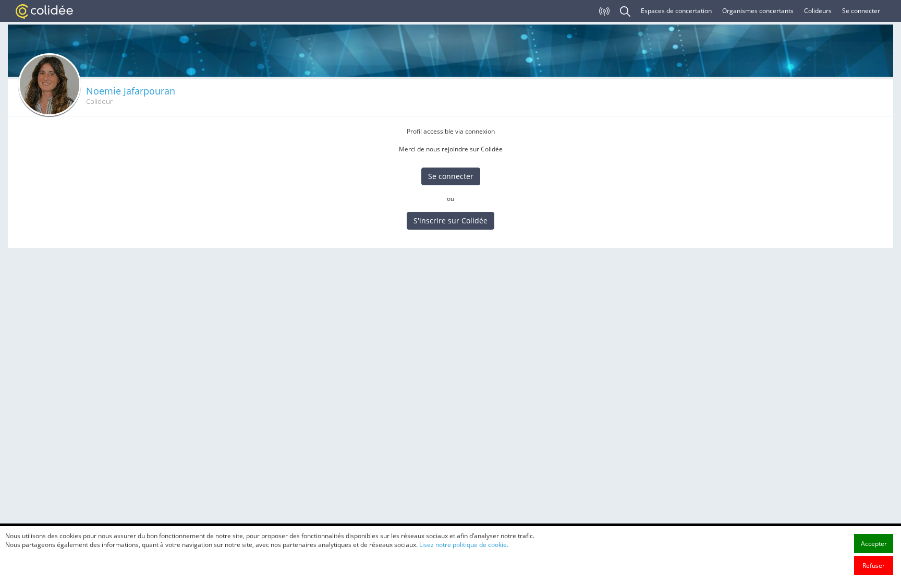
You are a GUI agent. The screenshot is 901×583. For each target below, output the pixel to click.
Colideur (99, 101)
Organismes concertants (758, 10)
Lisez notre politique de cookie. (463, 544)
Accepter (874, 543)
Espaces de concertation (676, 10)
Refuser (873, 565)
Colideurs (818, 10)
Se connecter (861, 10)
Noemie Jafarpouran (130, 91)
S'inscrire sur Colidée (450, 220)
